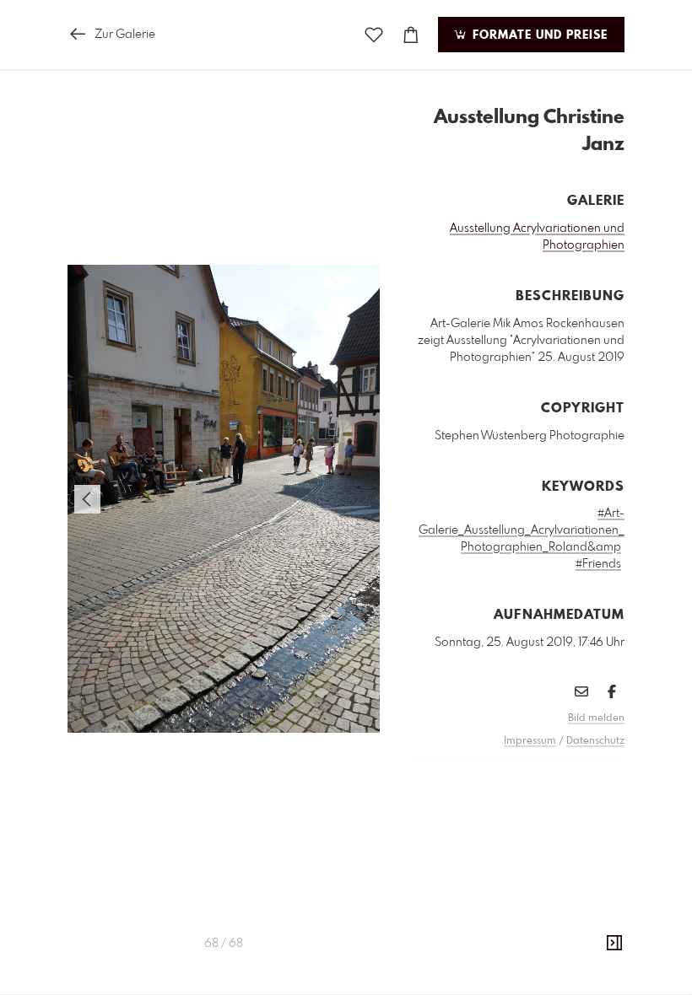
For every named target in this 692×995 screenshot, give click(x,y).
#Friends (598, 564)
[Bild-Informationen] (614, 943)
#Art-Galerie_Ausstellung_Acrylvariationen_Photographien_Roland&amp (521, 530)
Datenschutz (595, 741)
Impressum (530, 741)
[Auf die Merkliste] (374, 35)
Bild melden (596, 718)
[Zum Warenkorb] (411, 35)
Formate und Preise (538, 35)
